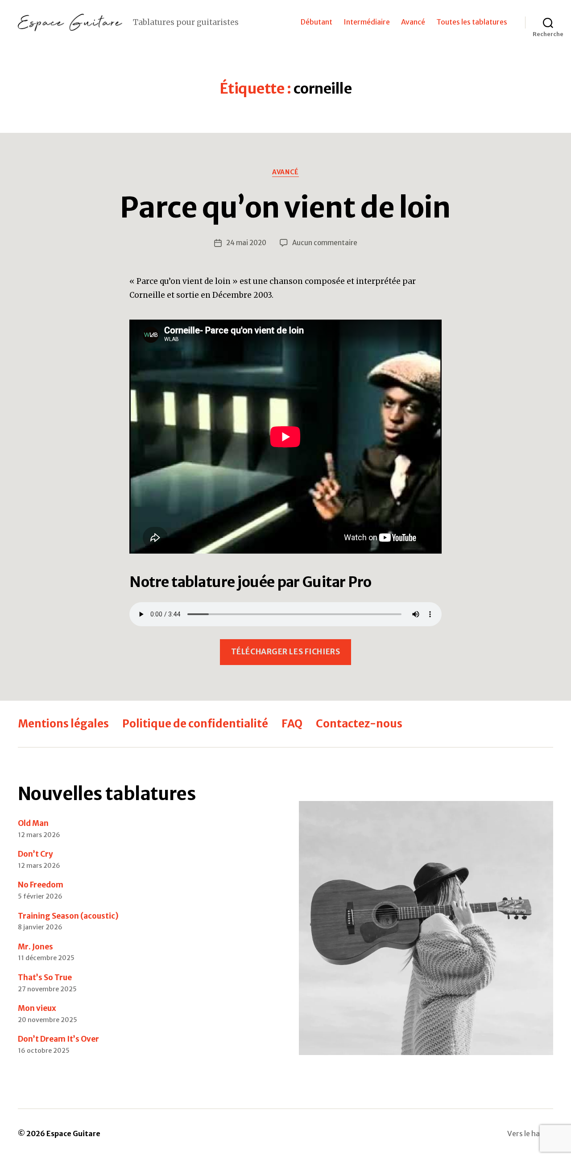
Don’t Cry (35, 854)
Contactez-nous (359, 724)
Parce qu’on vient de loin (285, 207)
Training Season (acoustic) (68, 916)
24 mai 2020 (246, 242)
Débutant (316, 22)
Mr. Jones (35, 947)
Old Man (33, 823)
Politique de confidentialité (195, 724)
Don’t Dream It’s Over (58, 1039)
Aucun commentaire (324, 242)
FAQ (291, 724)
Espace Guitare (73, 1133)
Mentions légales (63, 724)
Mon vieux (37, 1008)
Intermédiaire (366, 22)
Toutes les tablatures (471, 22)
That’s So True (45, 977)
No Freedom (40, 885)
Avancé (413, 22)
